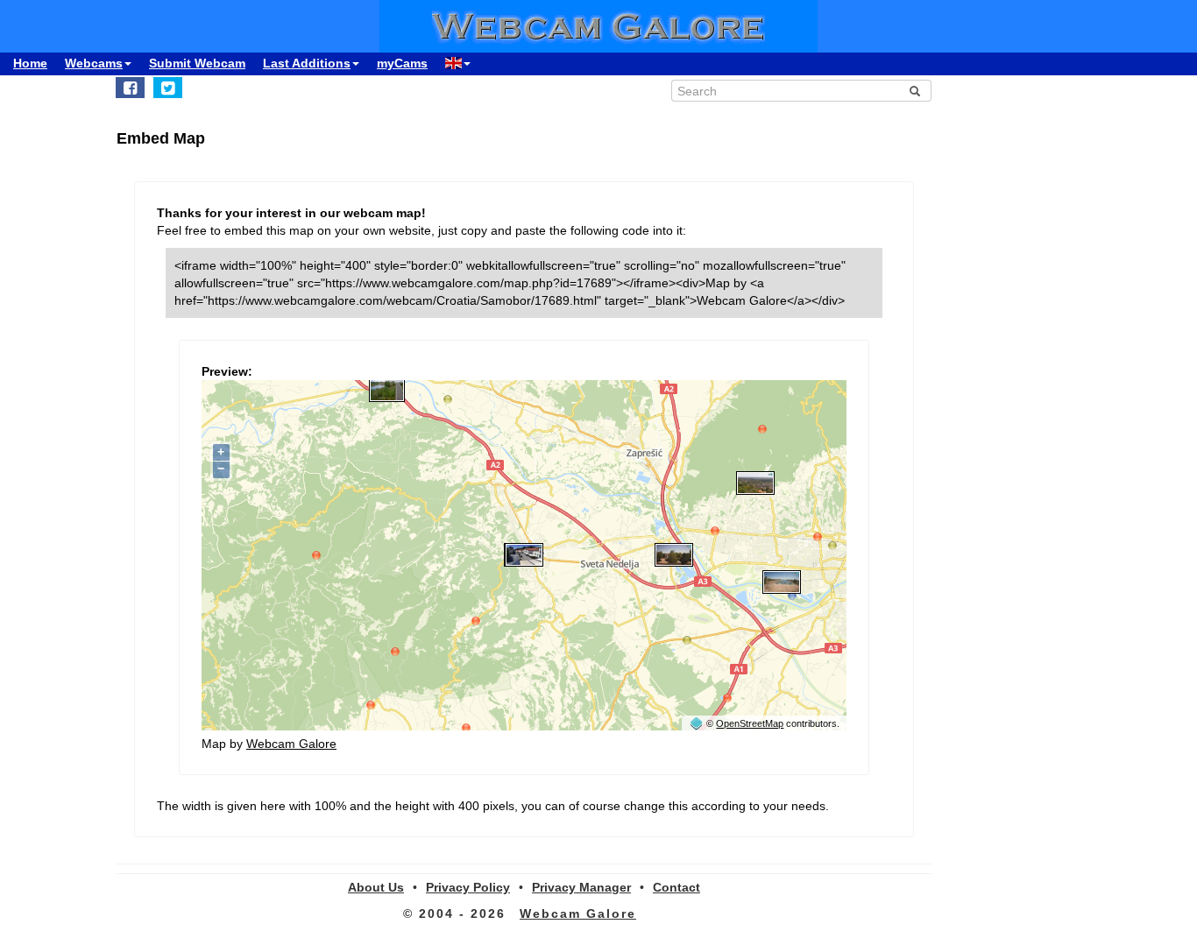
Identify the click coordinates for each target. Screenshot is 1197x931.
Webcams (94, 63)
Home (30, 63)
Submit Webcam (197, 63)
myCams (402, 63)
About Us (376, 887)
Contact (676, 887)
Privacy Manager (581, 887)
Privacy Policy (468, 887)
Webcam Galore (291, 744)
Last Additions (307, 63)
